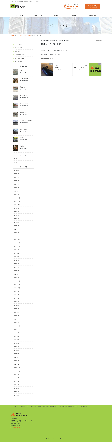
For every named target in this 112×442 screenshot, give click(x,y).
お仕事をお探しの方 (20, 58)
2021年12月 (17, 364)
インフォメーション (19, 158)
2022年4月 (16, 350)
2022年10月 (17, 329)
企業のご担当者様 (20, 54)
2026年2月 (16, 191)
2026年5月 (16, 180)
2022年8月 (16, 336)
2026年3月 (16, 187)
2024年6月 (16, 260)
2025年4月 (16, 225)
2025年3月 (16, 229)
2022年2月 (16, 357)
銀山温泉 (22, 137)
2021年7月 (16, 381)
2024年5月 (16, 263)
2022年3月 (16, 353)
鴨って (21, 70)
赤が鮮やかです (24, 103)
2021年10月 (17, 371)
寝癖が (56, 67)
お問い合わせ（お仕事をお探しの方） (68, 406)
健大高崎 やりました (25, 112)
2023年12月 (17, 281)
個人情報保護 (18, 61)
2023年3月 (16, 312)
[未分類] (47, 69)
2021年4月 (16, 391)
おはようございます (80, 67)
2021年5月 (16, 388)
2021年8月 (16, 378)
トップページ (18, 44)
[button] (92, 6)
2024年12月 (17, 239)
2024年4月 (16, 267)
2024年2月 (16, 274)
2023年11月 (17, 284)
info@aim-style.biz (71, 8)
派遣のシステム (19, 48)
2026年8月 (16, 170)
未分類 (98, 40)
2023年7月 (16, 298)
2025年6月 (16, 218)
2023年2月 (16, 315)
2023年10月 (17, 288)
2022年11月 (17, 326)
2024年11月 (17, 243)
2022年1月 (16, 360)
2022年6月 (16, 343)
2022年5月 (16, 346)
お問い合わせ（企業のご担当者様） (47, 406)
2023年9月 (16, 291)
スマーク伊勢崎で (24, 78)
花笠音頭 (22, 146)
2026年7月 (16, 173)
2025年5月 (16, 222)
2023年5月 (16, 305)
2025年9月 (16, 208)
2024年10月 (17, 246)
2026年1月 (16, 194)
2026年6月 (16, 177)
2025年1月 (16, 236)
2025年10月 (17, 205)
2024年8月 (16, 253)
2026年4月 (16, 184)
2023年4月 (16, 308)
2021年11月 (17, 367)
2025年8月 (16, 211)
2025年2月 (16, 232)
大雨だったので (24, 129)
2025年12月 (17, 198)
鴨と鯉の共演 (23, 95)
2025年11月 (17, 201)
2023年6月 (16, 301)
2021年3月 (16, 395)
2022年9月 (16, 333)
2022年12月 (17, 322)
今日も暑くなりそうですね (26, 120)
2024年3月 (16, 270)
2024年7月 (16, 257)
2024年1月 (16, 277)
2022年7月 (16, 340)
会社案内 (17, 51)
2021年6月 (16, 385)
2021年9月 (16, 374)
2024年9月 (16, 250)
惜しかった (22, 87)
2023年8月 (16, 295)
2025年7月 (16, 215)
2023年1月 (16, 319)
